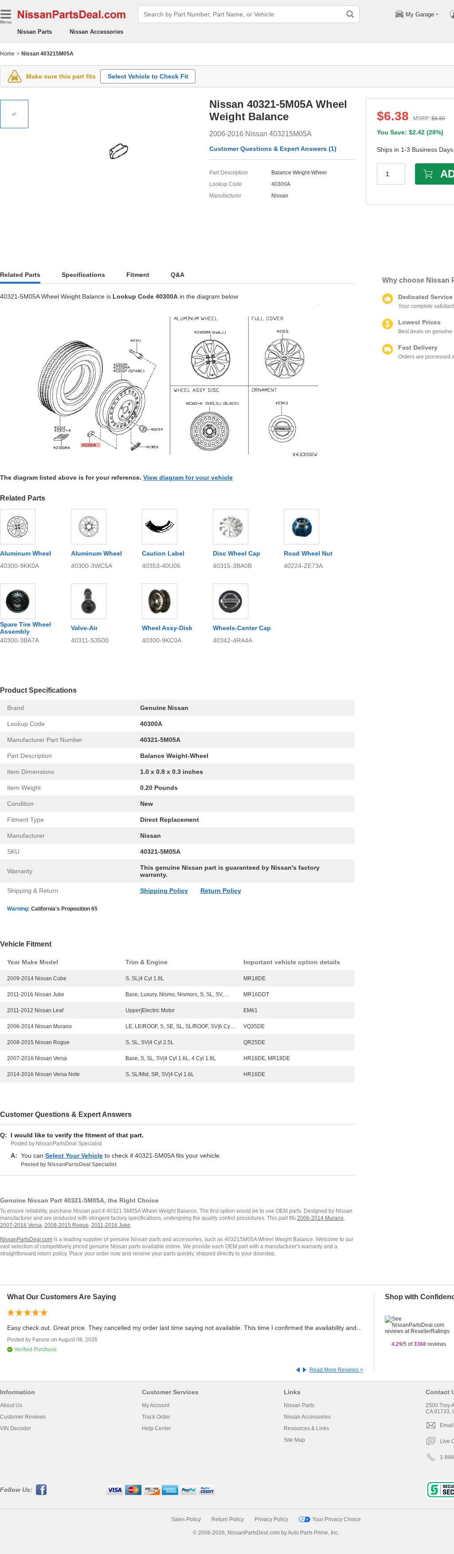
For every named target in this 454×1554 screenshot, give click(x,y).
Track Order (156, 1417)
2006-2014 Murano (320, 1218)
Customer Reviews (23, 1417)
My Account (155, 1405)
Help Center (156, 1428)
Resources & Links (306, 1428)
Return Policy (220, 890)
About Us (11, 1405)
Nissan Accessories (96, 31)
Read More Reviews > (336, 1370)
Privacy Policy (271, 1519)
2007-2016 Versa (21, 1225)
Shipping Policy (164, 890)
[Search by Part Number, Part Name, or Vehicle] (350, 14)
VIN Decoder (15, 1428)
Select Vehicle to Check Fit (148, 76)
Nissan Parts (34, 31)
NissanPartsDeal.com (26, 1239)
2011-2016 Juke (110, 1225)
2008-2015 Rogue (66, 1225)
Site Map (294, 1440)
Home (7, 54)
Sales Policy (186, 1519)
